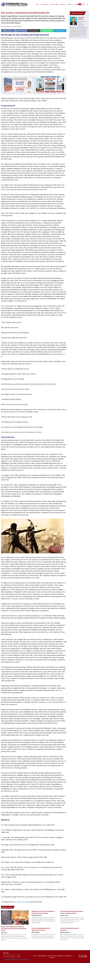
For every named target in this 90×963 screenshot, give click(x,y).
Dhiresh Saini (64, 915)
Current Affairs (44, 4)
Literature (63, 4)
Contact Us (52, 957)
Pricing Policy (60, 955)
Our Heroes (70, 4)
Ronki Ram (4, 932)
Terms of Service (52, 955)
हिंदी (83, 4)
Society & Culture (54, 4)
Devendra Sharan (6, 26)
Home (37, 4)
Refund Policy (68, 955)
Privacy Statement (42, 955)
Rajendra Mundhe (65, 932)
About (34, 955)
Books (76, 4)
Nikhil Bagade (36, 932)
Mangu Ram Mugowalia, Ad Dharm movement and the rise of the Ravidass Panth (13, 928)
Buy (80, 4)
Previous (2, 84)
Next (32, 84)
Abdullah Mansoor (37, 915)
